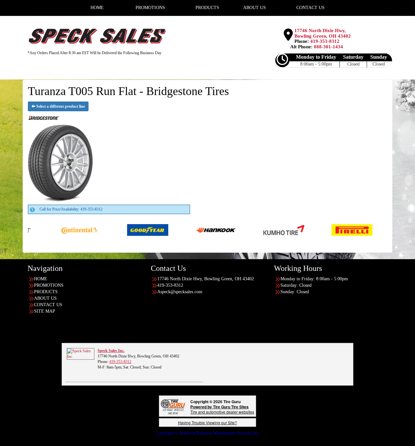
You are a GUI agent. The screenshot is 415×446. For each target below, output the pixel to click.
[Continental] (61, 229)
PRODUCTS (46, 291)
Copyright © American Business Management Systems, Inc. (208, 432)
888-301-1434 (328, 46)
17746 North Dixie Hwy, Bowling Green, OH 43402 (322, 33)
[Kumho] (266, 229)
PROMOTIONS (49, 285)
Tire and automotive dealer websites (222, 409)
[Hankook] (198, 229)
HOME (40, 278)
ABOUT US (45, 298)
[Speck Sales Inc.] (80, 353)
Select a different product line (60, 106)
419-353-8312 (324, 41)
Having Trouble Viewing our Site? (207, 422)
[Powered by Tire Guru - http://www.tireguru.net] (173, 406)
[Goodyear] (129, 229)
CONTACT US (48, 304)
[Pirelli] (334, 229)
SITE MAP (44, 311)
